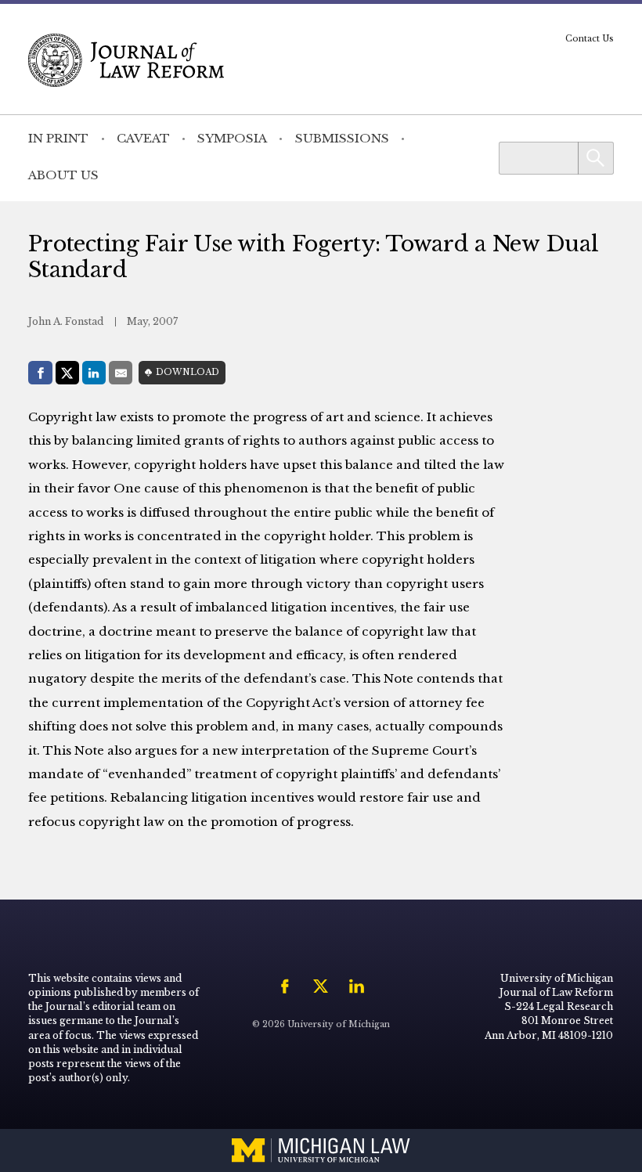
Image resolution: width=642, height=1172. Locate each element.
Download (187, 372)
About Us (63, 175)
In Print (58, 138)
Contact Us (589, 39)
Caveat (143, 138)
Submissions (342, 138)
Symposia (232, 138)
